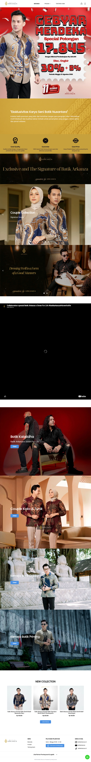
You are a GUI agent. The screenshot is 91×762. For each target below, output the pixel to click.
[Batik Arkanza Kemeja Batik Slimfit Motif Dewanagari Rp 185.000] (71, 694)
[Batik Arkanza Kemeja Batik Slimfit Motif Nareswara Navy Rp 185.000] (19, 694)
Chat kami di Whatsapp (56, 745)
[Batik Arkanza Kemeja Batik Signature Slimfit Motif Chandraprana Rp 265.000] (45, 694)
